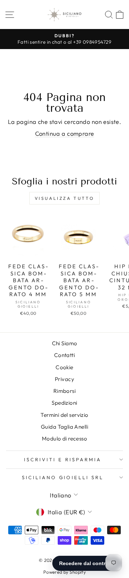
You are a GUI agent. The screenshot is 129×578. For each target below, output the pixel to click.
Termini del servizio (64, 414)
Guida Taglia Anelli (64, 426)
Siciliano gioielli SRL (63, 477)
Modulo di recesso (64, 438)
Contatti (64, 355)
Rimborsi (64, 390)
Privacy (64, 379)
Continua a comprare (64, 133)
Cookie (64, 367)
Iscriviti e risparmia (62, 459)
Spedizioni (64, 402)
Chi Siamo (64, 343)
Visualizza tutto (65, 198)
